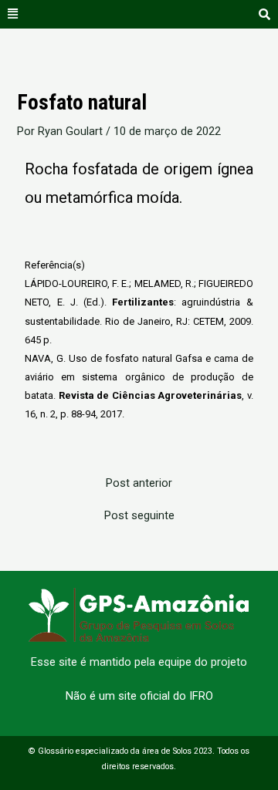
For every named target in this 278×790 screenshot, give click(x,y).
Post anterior (139, 483)
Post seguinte (139, 516)
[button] (13, 14)
